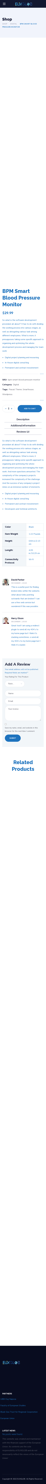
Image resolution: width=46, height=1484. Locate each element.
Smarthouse (28, 389)
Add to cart (30, 409)
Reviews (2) (23, 431)
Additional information (23, 425)
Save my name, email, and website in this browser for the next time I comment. (21, 729)
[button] (43, 4)
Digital (13, 24)
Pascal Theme (15, 389)
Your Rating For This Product (16, 677)
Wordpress (7, 394)
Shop (4, 24)
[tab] (23, 419)
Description (23, 419)
